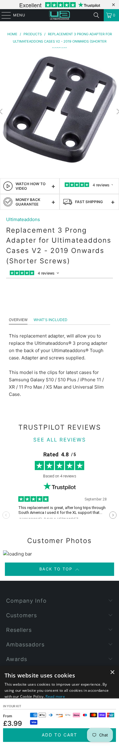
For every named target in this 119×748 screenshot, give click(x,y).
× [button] (112, 672)
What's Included (50, 319)
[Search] (96, 15)
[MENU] (3, 15)
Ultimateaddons (23, 219)
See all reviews (59, 440)
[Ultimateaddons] (59, 15)
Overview (18, 319)
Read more (55, 696)
